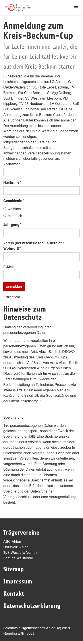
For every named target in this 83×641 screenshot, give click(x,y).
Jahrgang (12, 224)
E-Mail (8, 266)
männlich (15, 215)
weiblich (14, 208)
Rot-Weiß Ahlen (16, 546)
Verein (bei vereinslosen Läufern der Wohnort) (33, 245)
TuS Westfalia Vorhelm (21, 552)
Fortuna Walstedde (18, 557)
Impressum (17, 581)
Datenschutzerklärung (31, 605)
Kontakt (13, 593)
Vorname (11, 163)
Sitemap (13, 569)
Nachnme (12, 182)
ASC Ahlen (12, 541)
